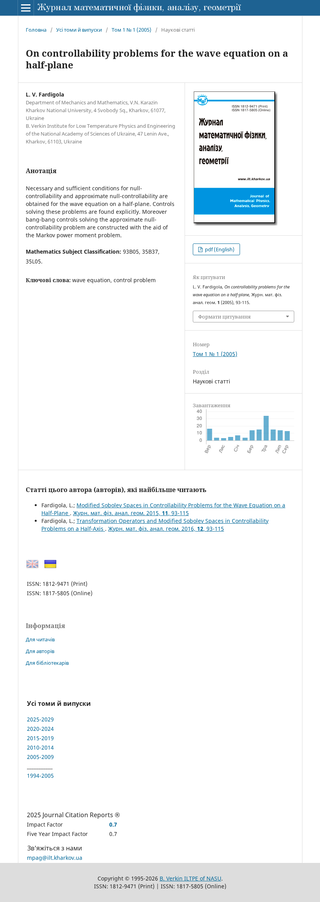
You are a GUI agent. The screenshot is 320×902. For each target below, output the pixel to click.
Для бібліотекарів (47, 662)
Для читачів (40, 639)
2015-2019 (40, 738)
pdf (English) (219, 249)
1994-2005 (40, 775)
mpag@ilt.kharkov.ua (54, 857)
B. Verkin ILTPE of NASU (190, 878)
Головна (36, 29)
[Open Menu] (26, 8)
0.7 (113, 824)
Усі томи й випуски (79, 29)
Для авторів (40, 651)
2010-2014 (40, 747)
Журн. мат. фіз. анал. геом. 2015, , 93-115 (131, 513)
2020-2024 (40, 728)
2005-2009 (40, 757)
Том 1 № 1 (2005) (131, 29)
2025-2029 (40, 719)
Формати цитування (224, 316)
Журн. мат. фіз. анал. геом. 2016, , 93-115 (166, 528)
